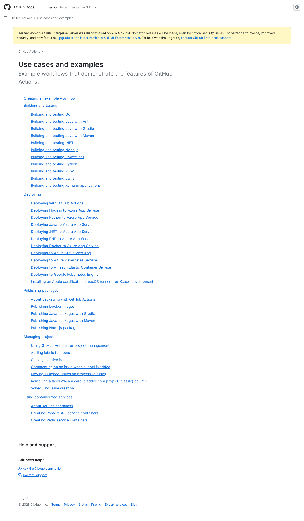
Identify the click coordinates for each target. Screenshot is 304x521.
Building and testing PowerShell (57, 157)
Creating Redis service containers (59, 420)
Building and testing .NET (52, 142)
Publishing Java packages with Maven (63, 320)
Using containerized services (48, 397)
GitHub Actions (21, 18)
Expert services (116, 504)
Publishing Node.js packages (55, 327)
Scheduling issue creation (52, 388)
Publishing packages (41, 290)
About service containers (52, 406)
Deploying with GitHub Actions (57, 203)
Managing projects (39, 336)
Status (83, 504)
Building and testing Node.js (54, 150)
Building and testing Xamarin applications (66, 185)
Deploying (32, 194)
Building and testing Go (50, 114)
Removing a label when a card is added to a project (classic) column (89, 381)
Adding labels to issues (50, 352)
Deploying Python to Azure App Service (64, 217)
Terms (55, 504)
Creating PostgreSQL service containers (64, 413)
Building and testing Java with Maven (62, 135)
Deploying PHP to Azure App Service (62, 238)
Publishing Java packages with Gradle (63, 313)
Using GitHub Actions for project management (70, 345)
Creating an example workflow (50, 98)
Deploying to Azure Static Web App (61, 253)
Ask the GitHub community (42, 468)
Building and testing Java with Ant (60, 121)
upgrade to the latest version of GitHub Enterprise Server (98, 38)
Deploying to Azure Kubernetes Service (64, 260)
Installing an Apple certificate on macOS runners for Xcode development (92, 281)
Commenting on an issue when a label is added (70, 367)
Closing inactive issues (50, 359)
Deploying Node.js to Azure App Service (65, 210)
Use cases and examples (55, 18)
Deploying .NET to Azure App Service (62, 231)
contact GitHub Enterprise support (206, 38)
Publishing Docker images (53, 306)
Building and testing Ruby (52, 171)
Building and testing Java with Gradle (62, 128)
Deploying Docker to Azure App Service (65, 246)
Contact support (35, 475)
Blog (134, 504)
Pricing (96, 504)
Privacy (69, 504)
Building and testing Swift (52, 178)
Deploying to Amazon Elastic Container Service (71, 267)
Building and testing (40, 105)
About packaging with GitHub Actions (63, 299)
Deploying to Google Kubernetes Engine (64, 274)
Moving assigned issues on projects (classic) (68, 374)
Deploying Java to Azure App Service (62, 224)
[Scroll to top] (294, 511)
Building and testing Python (54, 164)
